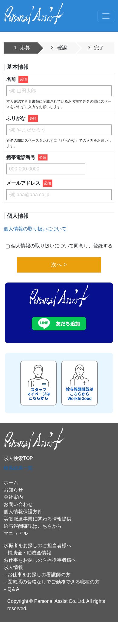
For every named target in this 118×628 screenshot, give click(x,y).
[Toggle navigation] (105, 16)
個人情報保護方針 (23, 511)
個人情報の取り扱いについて (35, 228)
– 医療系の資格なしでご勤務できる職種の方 (52, 581)
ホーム (11, 482)
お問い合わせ (18, 504)
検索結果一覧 (18, 468)
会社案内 (13, 497)
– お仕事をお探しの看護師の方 (37, 574)
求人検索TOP (18, 458)
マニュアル (16, 533)
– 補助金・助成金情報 (27, 552)
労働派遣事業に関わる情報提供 (37, 518)
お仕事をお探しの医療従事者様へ (40, 560)
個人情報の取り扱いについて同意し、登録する (62, 245)
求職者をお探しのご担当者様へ (37, 545)
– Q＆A (11, 589)
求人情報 (13, 567)
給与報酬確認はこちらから (33, 526)
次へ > (59, 265)
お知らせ (13, 489)
